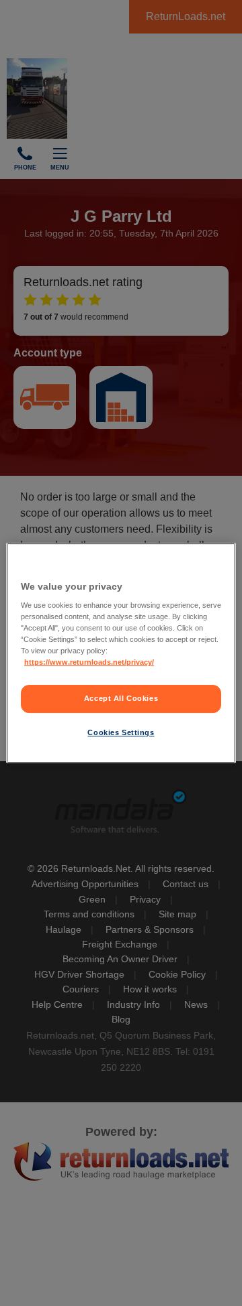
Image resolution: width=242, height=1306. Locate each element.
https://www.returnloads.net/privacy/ (89, 663)
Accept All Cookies (121, 699)
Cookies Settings (120, 732)
